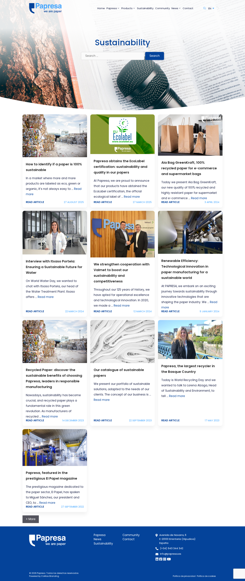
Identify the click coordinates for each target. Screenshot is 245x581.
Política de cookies (206, 576)
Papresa (111, 8)
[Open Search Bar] (204, 8)
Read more (132, 197)
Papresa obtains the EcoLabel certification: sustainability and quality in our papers (120, 167)
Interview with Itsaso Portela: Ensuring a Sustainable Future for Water (54, 267)
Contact (188, 8)
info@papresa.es (170, 554)
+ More (31, 519)
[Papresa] (45, 8)
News (175, 8)
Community (162, 8)
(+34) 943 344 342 (171, 548)
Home (101, 8)
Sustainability (145, 8)
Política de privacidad (184, 576)
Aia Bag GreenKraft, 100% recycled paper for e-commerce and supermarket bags (189, 168)
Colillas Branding (50, 576)
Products (126, 8)
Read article (35, 202)
